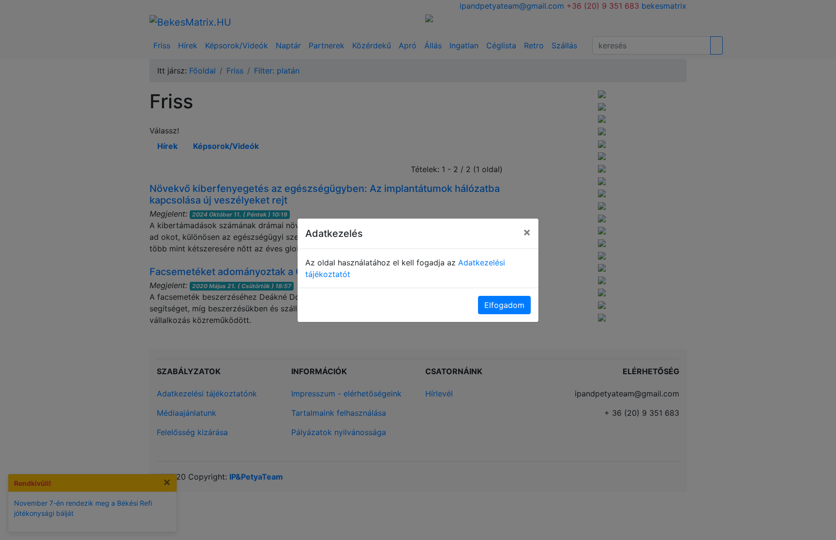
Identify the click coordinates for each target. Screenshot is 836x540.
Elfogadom (504, 305)
